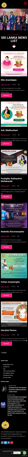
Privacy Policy (7, 377)
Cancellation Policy (8, 373)
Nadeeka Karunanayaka (12, 231)
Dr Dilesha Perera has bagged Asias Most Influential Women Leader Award (17, 389)
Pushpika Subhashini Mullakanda (11, 179)
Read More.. (6, 95)
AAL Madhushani (9, 130)
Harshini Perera (8, 330)
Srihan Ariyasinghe (10, 282)
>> (5, 352)
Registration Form (8, 364)
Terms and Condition (9, 371)
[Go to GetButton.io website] (24, 455)
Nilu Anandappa (9, 80)
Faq (4, 369)
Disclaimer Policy (8, 375)
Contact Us (6, 366)
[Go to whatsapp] (24, 453)
